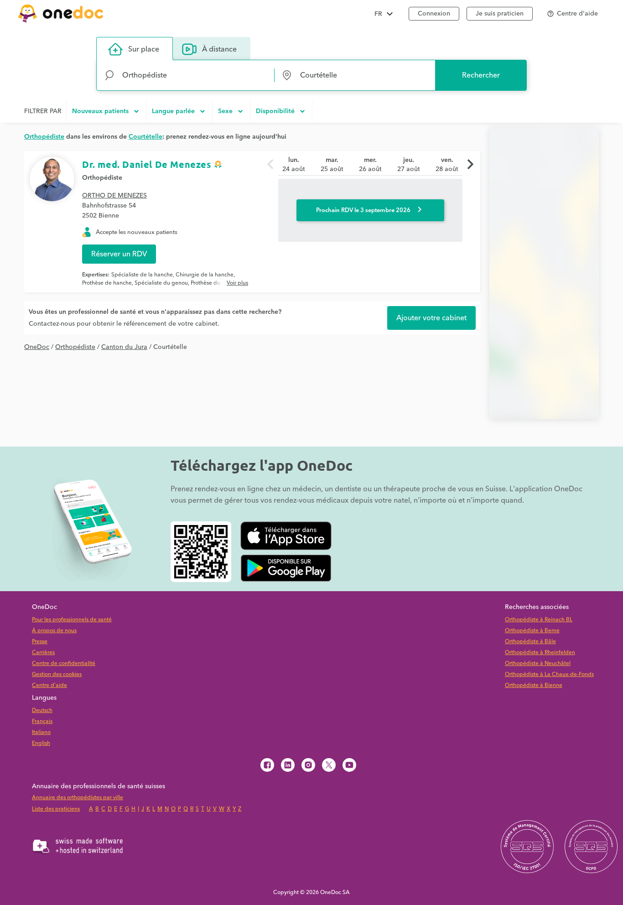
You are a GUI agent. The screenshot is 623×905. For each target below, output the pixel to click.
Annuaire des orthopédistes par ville (77, 797)
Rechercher (481, 75)
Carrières (43, 652)
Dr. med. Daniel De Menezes (147, 164)
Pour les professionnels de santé (72, 619)
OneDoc (36, 347)
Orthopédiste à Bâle (530, 641)
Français (42, 721)
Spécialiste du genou (161, 283)
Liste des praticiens (56, 809)
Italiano (41, 732)
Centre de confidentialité (63, 663)
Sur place (143, 49)
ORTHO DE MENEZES (114, 195)
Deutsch (42, 710)
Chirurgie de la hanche (205, 275)
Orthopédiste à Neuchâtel (538, 663)
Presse (39, 641)
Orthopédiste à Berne (532, 630)
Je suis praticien (500, 13)
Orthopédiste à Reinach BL (538, 619)
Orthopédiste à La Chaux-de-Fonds (549, 674)
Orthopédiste (102, 177)
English (41, 743)
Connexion (434, 13)
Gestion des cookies (57, 674)
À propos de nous (54, 630)
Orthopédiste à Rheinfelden (540, 652)
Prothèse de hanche (107, 283)
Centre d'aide (49, 685)
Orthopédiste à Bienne (533, 685)
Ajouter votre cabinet (431, 318)
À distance (219, 49)
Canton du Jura (124, 347)
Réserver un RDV (119, 254)
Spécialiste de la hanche (142, 275)
